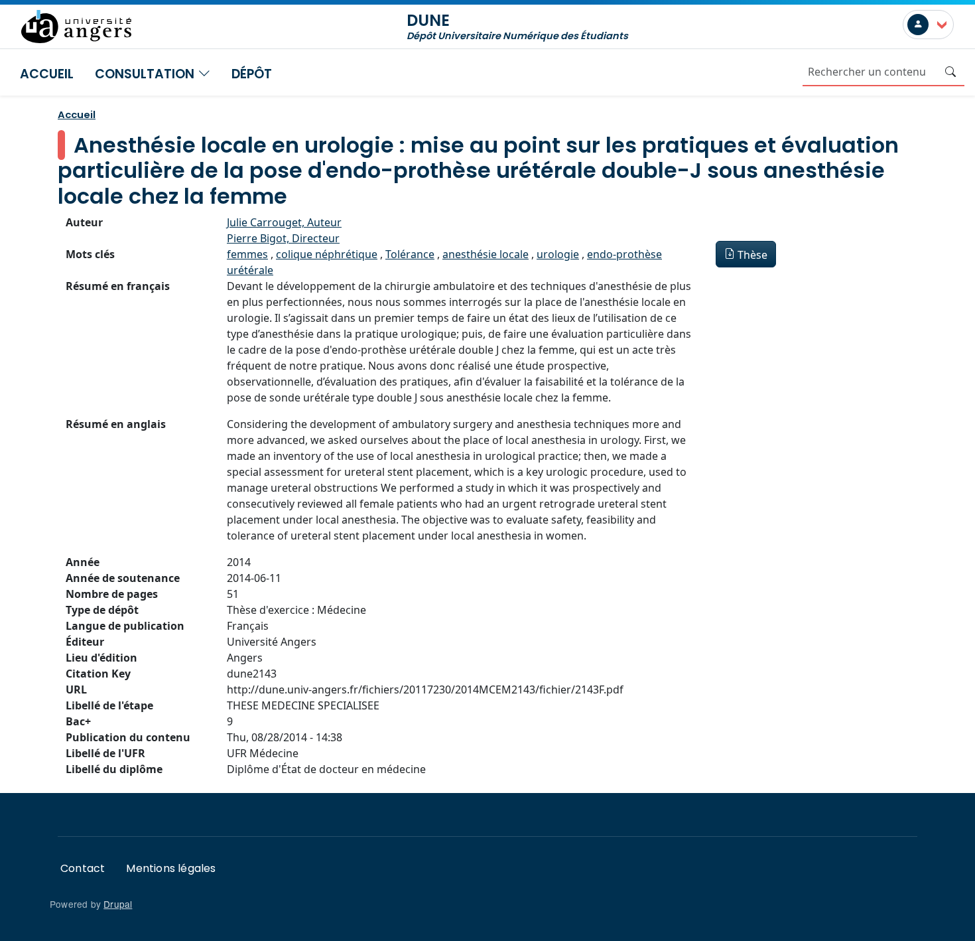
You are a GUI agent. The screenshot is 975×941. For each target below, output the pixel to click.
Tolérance (409, 254)
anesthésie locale (485, 254)
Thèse (752, 255)
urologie (558, 254)
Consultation (146, 74)
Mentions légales (171, 868)
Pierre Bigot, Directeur (283, 238)
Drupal (117, 903)
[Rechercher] (950, 71)
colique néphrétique (326, 254)
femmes (247, 254)
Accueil (47, 74)
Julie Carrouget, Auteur (284, 222)
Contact (82, 868)
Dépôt (251, 74)
